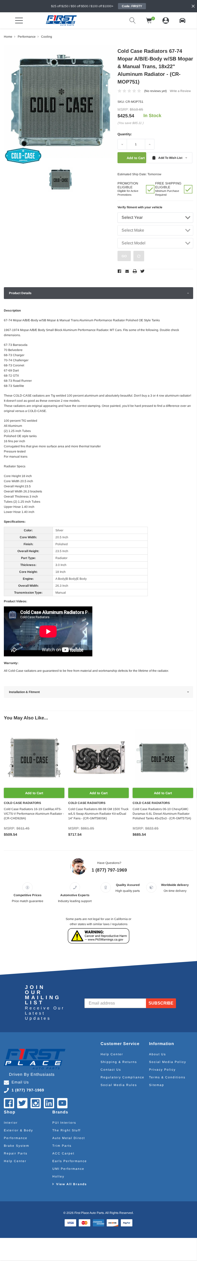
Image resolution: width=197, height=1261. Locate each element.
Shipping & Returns (119, 1062)
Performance (15, 1138)
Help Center (112, 1054)
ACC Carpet (63, 1153)
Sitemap (156, 1085)
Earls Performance (69, 1161)
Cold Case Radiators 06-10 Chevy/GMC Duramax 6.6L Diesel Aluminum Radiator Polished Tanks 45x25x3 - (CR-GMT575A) (162, 813)
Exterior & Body (18, 1130)
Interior (11, 1122)
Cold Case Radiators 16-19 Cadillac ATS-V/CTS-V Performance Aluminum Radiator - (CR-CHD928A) (34, 813)
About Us (157, 1054)
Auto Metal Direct (68, 1138)
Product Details (20, 293)
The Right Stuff (66, 1130)
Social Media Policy (167, 1062)
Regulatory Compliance (122, 1077)
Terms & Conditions (167, 1077)
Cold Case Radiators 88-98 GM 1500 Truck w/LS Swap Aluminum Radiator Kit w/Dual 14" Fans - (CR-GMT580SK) (98, 813)
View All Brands (71, 1184)
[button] (182, 20)
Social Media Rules (119, 1085)
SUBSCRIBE (161, 1003)
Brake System (16, 1146)
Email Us (20, 1082)
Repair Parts (15, 1153)
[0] (149, 20)
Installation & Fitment (24, 692)
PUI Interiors (64, 1122)
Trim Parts (62, 1146)
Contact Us (111, 1069)
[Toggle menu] (19, 20)
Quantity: (124, 134)
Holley (58, 1176)
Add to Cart (34, 793)
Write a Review (180, 91)
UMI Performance (68, 1169)
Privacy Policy (162, 1069)
